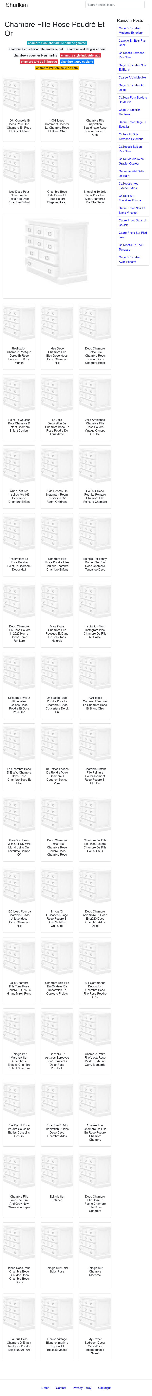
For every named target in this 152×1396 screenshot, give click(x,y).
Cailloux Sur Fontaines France (130, 197)
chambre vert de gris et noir (86, 49)
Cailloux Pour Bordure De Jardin (133, 99)
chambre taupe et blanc (77, 61)
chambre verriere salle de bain (57, 68)
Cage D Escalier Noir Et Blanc (132, 67)
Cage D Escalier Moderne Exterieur (131, 30)
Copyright (104, 1387)
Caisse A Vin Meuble (132, 77)
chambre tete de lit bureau (39, 61)
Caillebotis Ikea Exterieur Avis (128, 185)
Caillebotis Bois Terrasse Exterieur (131, 136)
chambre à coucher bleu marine (35, 55)
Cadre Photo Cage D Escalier (132, 124)
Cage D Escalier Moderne (129, 111)
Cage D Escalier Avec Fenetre (129, 259)
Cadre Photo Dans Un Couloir (133, 222)
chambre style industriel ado (80, 55)
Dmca (45, 1387)
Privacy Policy (82, 1387)
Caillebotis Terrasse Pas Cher (131, 55)
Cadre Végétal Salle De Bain (131, 173)
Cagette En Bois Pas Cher (132, 42)
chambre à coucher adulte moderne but (36, 49)
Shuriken (17, 4)
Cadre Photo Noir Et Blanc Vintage (132, 210)
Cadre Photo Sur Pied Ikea (133, 234)
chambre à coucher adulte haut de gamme (57, 43)
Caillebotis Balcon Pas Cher (130, 148)
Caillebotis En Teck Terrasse (131, 247)
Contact (61, 1387)
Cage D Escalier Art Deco (131, 87)
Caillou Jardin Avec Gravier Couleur (131, 161)
